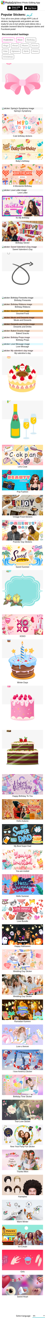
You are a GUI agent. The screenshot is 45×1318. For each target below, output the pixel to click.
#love (19, 40)
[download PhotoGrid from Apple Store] (30, 7)
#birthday (31, 40)
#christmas (8, 57)
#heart (15, 46)
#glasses (16, 51)
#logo (5, 46)
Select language (23, 1316)
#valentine (8, 40)
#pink (26, 51)
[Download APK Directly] (15, 8)
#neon (35, 51)
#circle (35, 46)
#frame (25, 46)
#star (5, 51)
